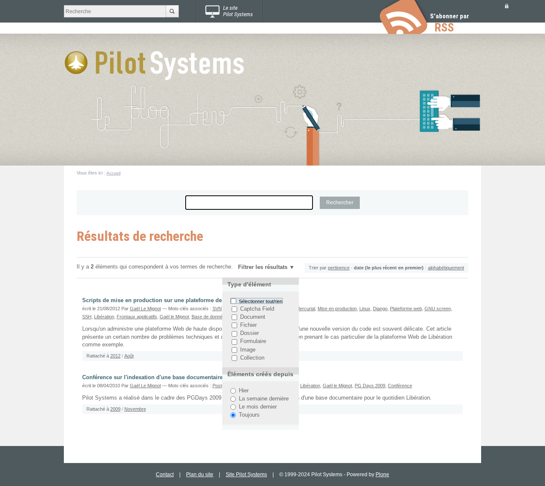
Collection (252, 358)
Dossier (249, 334)
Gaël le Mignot (174, 316)
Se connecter (506, 6)
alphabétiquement (446, 267)
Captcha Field (257, 309)
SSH (87, 316)
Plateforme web (406, 308)
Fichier (248, 325)
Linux (364, 308)
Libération (104, 316)
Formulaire (253, 342)
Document (252, 317)
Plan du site (199, 474)
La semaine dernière (264, 399)
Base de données (210, 316)
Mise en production (337, 308)
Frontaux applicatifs (137, 316)
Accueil (113, 173)
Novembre (135, 409)
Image (247, 350)
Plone (382, 474)
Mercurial (305, 308)
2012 (115, 355)
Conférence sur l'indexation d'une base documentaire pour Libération (173, 377)
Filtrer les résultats (262, 267)
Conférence (400, 385)
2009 (115, 409)
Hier (244, 391)
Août (129, 355)
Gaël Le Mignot (145, 308)
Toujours (249, 415)
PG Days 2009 (370, 385)
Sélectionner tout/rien (260, 300)
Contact (165, 474)
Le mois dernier (258, 407)
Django (380, 308)
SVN (217, 308)
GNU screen (438, 308)
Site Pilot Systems (246, 474)
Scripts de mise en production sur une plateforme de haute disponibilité (177, 300)
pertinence (339, 267)
